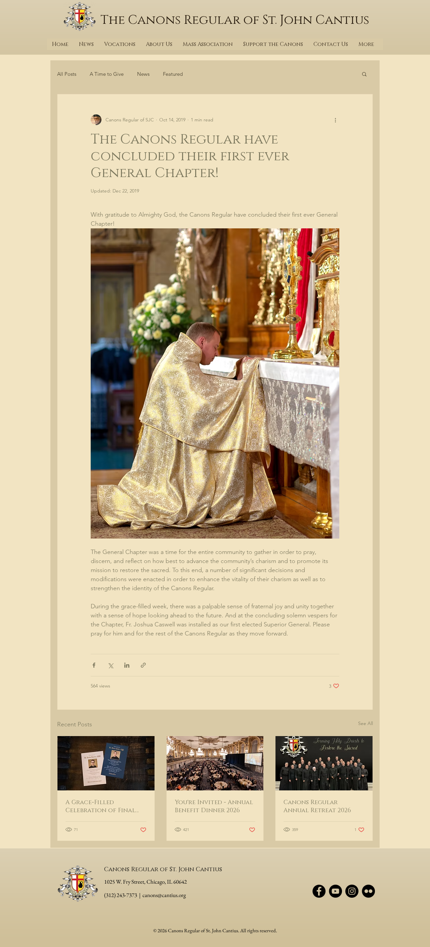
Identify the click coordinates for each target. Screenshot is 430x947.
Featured (173, 74)
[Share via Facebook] (94, 665)
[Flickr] (368, 891)
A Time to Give (107, 74)
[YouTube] (335, 891)
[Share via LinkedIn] (127, 665)
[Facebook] (319, 891)
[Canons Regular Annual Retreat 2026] (324, 763)
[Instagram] (351, 891)
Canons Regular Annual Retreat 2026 (317, 806)
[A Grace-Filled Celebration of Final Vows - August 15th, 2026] (106, 763)
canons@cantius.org (164, 895)
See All (365, 723)
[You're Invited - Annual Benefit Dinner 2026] (215, 763)
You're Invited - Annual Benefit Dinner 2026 (214, 806)
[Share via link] (143, 665)
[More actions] (335, 120)
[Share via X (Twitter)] (110, 665)
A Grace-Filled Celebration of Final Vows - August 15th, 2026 (104, 806)
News (143, 74)
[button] (364, 73)
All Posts (66, 74)
